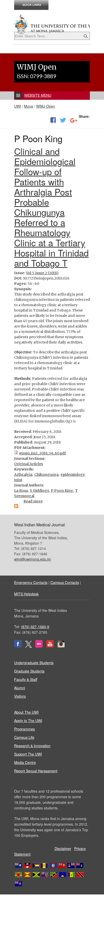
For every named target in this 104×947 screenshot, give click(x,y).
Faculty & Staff (25, 679)
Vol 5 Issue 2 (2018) (42, 273)
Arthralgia (23, 474)
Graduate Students (29, 671)
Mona (28, 106)
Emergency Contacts (30, 582)
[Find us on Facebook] (18, 646)
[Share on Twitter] (63, 121)
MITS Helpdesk (26, 593)
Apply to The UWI (28, 720)
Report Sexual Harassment (35, 770)
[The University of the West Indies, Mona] (52, 24)
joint (18, 480)
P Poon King (62, 490)
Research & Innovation (32, 745)
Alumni (19, 687)
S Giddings (39, 490)
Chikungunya (46, 474)
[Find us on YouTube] (50, 646)
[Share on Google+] (74, 121)
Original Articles (28, 464)
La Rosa (21, 490)
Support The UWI (28, 754)
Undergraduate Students (34, 662)
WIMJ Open (45, 106)
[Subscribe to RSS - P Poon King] (16, 506)
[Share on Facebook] (53, 121)
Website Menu (37, 95)
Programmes (24, 728)
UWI (17, 106)
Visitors (20, 696)
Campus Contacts (64, 582)
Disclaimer (63, 848)
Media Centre (25, 762)
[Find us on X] (28, 646)
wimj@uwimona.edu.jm (32, 559)
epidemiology (73, 474)
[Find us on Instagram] (61, 646)
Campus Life (24, 737)
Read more (33, 501)
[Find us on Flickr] (39, 646)
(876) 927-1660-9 (35, 626)
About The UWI (26, 712)
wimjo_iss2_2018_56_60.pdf (42, 453)
